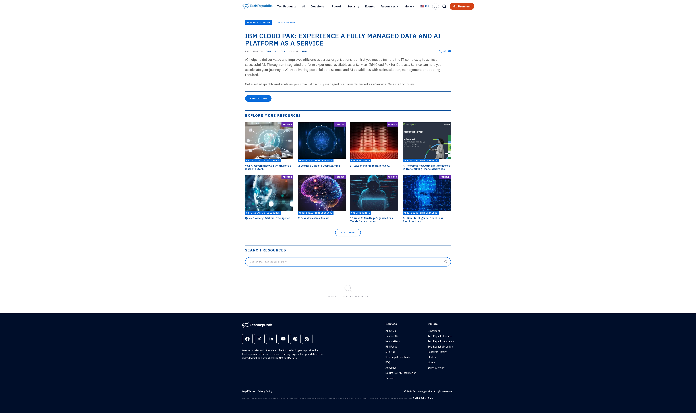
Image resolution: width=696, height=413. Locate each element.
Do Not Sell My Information (401, 373)
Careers (390, 378)
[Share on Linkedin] (444, 51)
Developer (318, 6)
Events (370, 6)
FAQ (388, 362)
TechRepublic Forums (439, 336)
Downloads (434, 331)
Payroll (336, 6)
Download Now (258, 98)
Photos (432, 357)
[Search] (444, 6)
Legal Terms (248, 391)
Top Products (286, 6)
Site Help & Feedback (398, 357)
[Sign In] (435, 6)
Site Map (390, 352)
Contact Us (392, 336)
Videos (432, 362)
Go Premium (462, 6)
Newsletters (393, 341)
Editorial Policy (436, 367)
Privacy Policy (265, 391)
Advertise (391, 367)
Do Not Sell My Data (286, 358)
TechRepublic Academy (441, 341)
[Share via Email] (449, 51)
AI (303, 6)
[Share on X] (440, 51)
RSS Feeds (391, 346)
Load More (348, 232)
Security (353, 6)
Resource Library (258, 22)
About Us (391, 331)
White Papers (286, 22)
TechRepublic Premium (440, 346)
